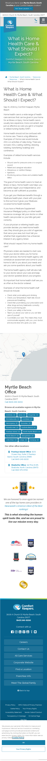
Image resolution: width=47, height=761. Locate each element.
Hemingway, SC (12, 423)
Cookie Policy (15, 709)
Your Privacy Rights (30, 709)
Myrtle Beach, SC (12, 436)
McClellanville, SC (13, 419)
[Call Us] (36, 21)
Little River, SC (11, 440)
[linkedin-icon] (20, 632)
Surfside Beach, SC (28, 427)
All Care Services (23, 655)
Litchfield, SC (27, 419)
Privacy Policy (10, 705)
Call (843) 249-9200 (14, 402)
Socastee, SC (26, 423)
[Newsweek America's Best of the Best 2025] (16, 561)
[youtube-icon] (27, 632)
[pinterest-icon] (24, 632)
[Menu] (43, 21)
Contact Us (23, 649)
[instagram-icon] (16, 632)
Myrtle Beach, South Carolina (20, 77)
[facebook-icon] (12, 632)
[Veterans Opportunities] (16, 546)
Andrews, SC (11, 415)
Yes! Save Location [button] (22, 8)
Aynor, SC (22, 415)
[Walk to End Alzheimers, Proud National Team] (16, 572)
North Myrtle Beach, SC (31, 431)
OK (23, 742)
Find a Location (23, 669)
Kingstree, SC (33, 415)
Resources (36, 77)
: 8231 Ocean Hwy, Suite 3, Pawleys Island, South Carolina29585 (21, 455)
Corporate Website (23, 662)
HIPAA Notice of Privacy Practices (30, 705)
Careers (24, 642)
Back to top (24, 690)
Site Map (23, 720)
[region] (23, 739)
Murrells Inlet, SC (12, 427)
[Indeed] (31, 632)
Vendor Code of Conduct (33, 712)
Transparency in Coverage (16, 716)
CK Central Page (34, 716)
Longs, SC (23, 440)
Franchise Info (23, 676)
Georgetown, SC (28, 436)
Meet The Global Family (23, 683)
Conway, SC (34, 440)
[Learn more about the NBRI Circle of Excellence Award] (23, 588)
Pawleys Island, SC (13, 431)
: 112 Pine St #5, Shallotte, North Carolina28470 (25, 467)
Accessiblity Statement (13, 712)
